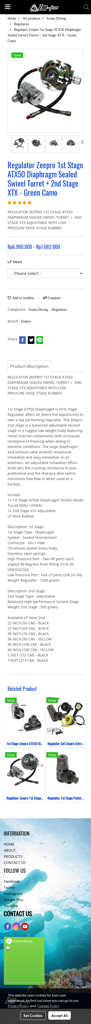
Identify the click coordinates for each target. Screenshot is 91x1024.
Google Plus (14, 899)
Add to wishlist (22, 298)
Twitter (10, 887)
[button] (85, 7)
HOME (9, 844)
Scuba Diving (39, 310)
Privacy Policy (18, 1005)
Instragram (13, 893)
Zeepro (26, 321)
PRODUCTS (13, 856)
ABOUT (10, 850)
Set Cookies (33, 1015)
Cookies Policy (48, 1005)
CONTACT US (15, 862)
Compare (54, 298)
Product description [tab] (29, 366)
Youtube (11, 905)
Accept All (59, 1015)
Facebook (11, 881)
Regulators (59, 310)
